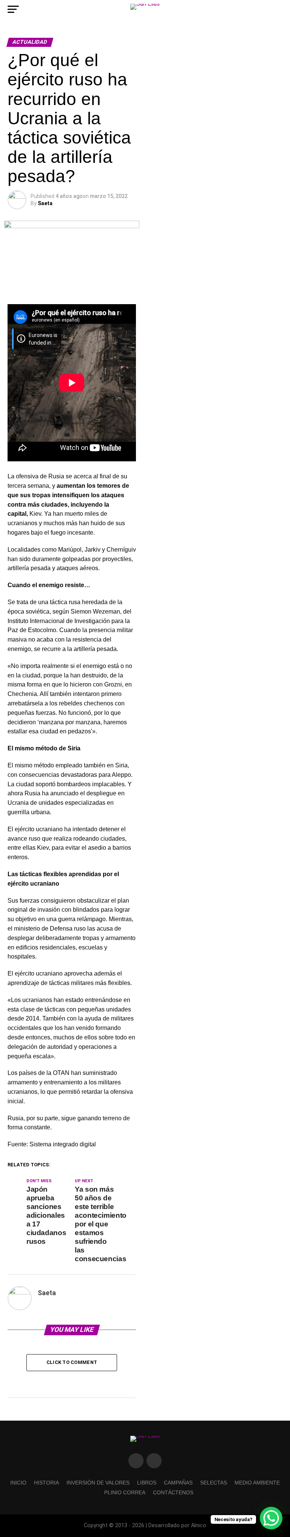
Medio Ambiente (257, 1483)
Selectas (213, 1483)
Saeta (45, 203)
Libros (146, 1483)
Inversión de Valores (98, 1483)
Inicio (18, 1483)
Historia (46, 1483)
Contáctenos (173, 1492)
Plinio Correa (124, 1492)
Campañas (178, 1483)
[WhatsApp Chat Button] (271, 1518)
